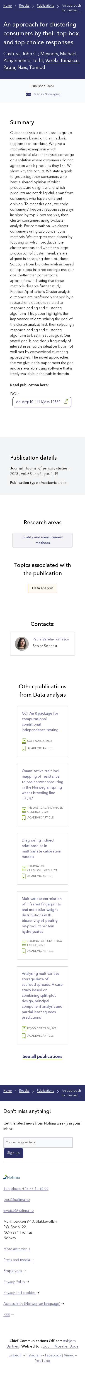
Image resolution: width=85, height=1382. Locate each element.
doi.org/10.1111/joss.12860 (38, 402)
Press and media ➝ (18, 1260)
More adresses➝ (16, 1249)
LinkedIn (15, 1355)
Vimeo (69, 1355)
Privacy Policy (14, 1282)
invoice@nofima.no (18, 1211)
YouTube (42, 1361)
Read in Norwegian (47, 94)
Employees (12, 1271)
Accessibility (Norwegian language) (31, 1304)
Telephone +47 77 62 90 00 (26, 1189)
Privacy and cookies (19, 1293)
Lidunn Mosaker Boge (60, 1346)
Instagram (34, 1355)
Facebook (53, 1355)
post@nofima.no (16, 1200)
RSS (6, 1315)
